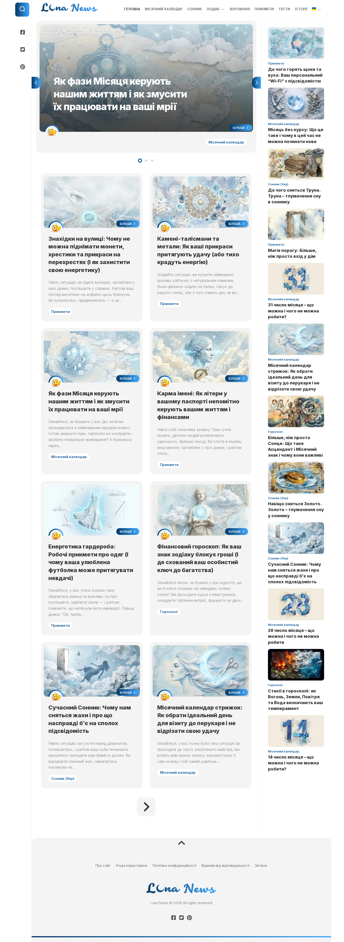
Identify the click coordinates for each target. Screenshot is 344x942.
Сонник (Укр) (62, 778)
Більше (239, 127)
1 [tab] (140, 160)
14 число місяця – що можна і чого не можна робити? (293, 763)
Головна (132, 9)
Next (256, 83)
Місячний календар (164, 9)
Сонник (194, 9)
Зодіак (213, 9)
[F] (22, 32)
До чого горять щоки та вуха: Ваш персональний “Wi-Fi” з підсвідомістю (295, 75)
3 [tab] (152, 160)
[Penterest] (22, 67)
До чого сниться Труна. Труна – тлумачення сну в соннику (294, 196)
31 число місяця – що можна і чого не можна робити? (293, 310)
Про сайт (102, 865)
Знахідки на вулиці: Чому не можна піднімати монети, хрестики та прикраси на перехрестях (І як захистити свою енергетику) (89, 254)
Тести (284, 9)
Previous (36, 83)
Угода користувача (131, 865)
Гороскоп (169, 611)
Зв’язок (261, 865)
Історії (301, 9)
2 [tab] (146, 160)
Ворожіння (240, 9)
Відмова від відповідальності (225, 865)
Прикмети (264, 9)
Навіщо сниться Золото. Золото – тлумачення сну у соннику (296, 509)
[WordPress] (22, 49)
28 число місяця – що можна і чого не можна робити (293, 636)
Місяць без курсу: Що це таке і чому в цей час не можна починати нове (295, 135)
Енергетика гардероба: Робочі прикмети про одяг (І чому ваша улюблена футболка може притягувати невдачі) (90, 562)
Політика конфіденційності (174, 865)
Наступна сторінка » (146, 807)
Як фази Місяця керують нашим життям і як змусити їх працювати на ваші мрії (104, 27)
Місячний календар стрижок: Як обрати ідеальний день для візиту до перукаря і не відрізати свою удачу (293, 377)
